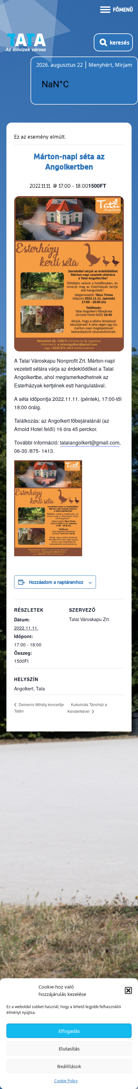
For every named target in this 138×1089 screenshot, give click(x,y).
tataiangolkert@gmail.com (89, 442)
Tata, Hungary (72, 84)
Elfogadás (69, 1031)
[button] (128, 990)
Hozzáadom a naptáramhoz (56, 582)
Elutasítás (69, 1048)
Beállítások (69, 1066)
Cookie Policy (66, 1081)
